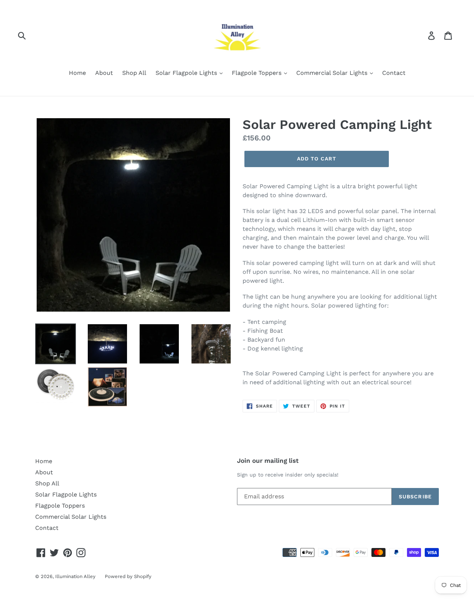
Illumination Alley (75, 576)
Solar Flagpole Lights (187, 72)
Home (77, 72)
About (104, 72)
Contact (393, 72)
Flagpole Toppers (257, 72)
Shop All (134, 72)
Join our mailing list (267, 460)
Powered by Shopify (128, 576)
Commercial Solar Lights (332, 72)
